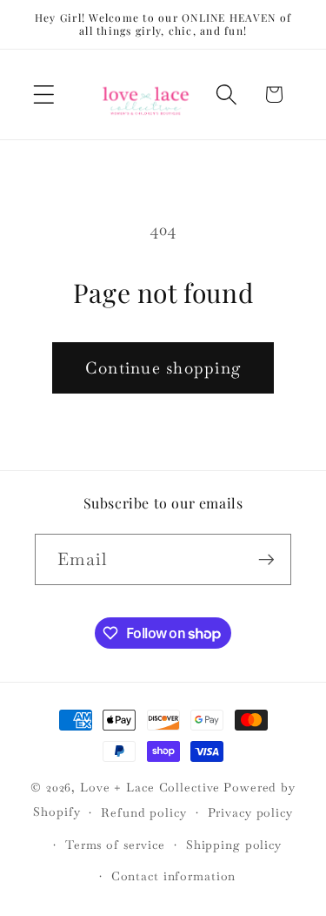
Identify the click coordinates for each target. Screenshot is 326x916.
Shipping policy (234, 844)
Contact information (173, 876)
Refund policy (143, 812)
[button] (44, 94)
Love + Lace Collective (150, 787)
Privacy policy (250, 812)
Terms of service (115, 844)
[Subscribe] (266, 559)
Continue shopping (163, 368)
